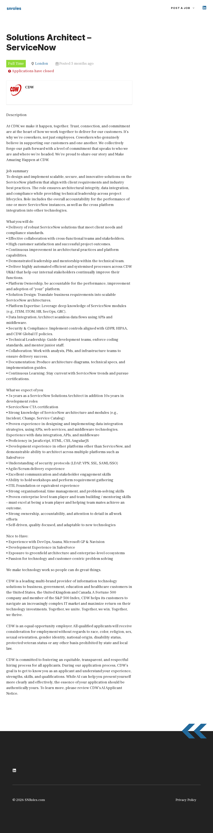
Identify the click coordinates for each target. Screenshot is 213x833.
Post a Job (180, 8)
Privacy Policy (186, 800)
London (41, 63)
